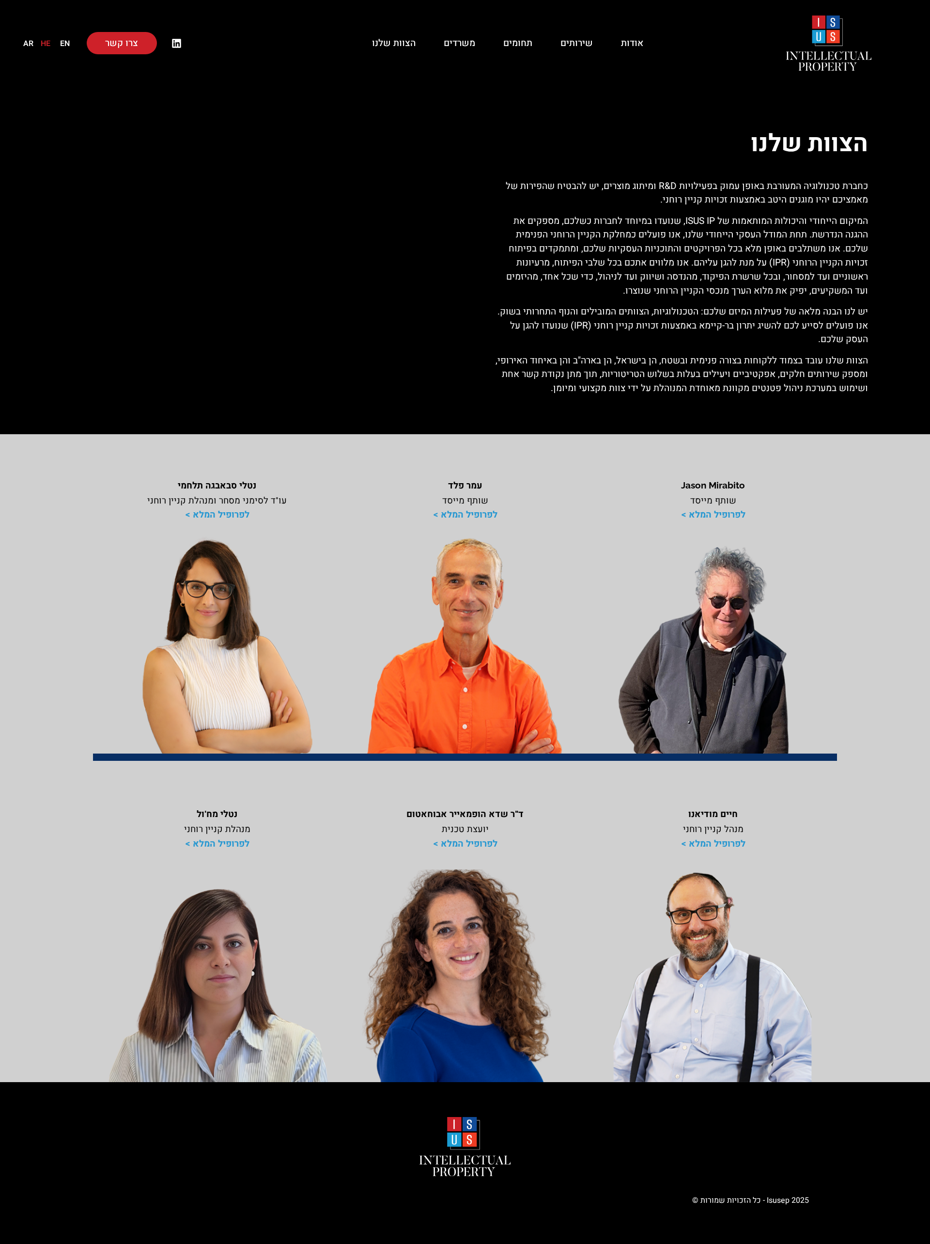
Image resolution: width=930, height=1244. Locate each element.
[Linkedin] (177, 43)
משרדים (459, 43)
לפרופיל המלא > (713, 514)
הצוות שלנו (394, 43)
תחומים (517, 43)
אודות (632, 43)
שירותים (576, 43)
